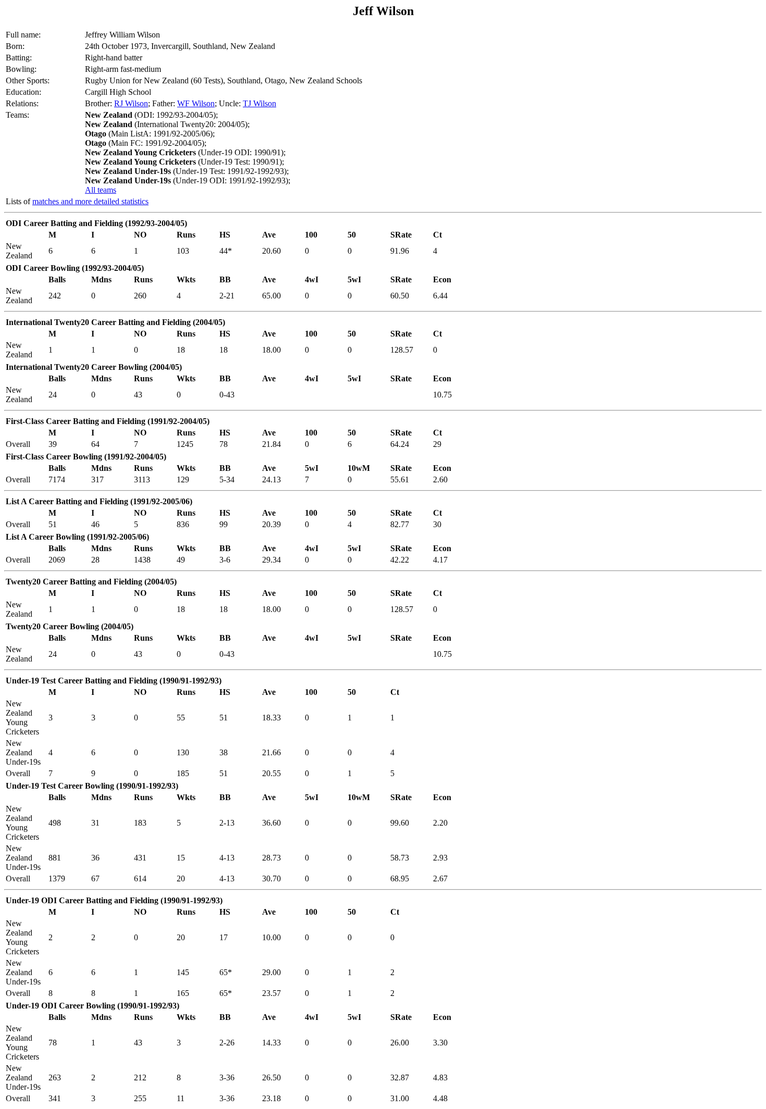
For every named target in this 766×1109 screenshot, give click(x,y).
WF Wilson (196, 103)
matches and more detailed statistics (90, 201)
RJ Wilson (131, 103)
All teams (100, 189)
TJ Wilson (259, 103)
